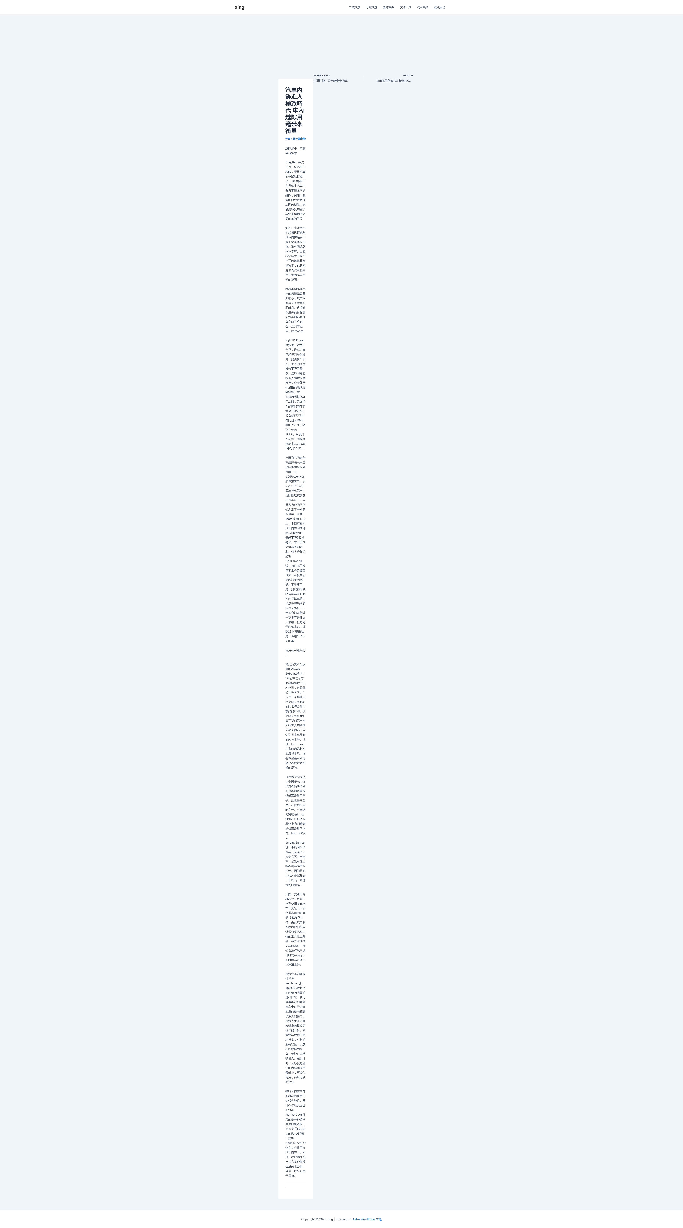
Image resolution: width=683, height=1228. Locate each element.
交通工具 (405, 7)
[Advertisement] (341, 41)
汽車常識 (422, 7)
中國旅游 (354, 7)
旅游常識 (388, 7)
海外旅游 (371, 7)
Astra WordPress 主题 (367, 1219)
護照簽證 (439, 7)
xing (239, 7)
